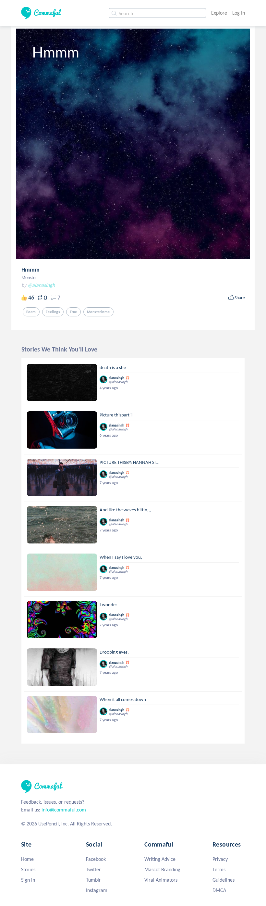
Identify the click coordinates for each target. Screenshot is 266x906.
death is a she (113, 367)
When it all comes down (123, 699)
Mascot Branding (162, 869)
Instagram (96, 890)
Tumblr (93, 880)
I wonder (108, 604)
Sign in (28, 880)
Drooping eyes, (114, 652)
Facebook (96, 859)
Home (27, 859)
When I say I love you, (121, 557)
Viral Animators (160, 880)
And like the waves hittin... (125, 510)
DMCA (219, 890)
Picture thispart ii (116, 415)
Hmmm (30, 269)
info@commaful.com (64, 810)
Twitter (93, 869)
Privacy (220, 859)
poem (31, 312)
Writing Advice (159, 859)
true (73, 312)
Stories (28, 869)
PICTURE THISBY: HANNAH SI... (130, 462)
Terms (218, 869)
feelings (53, 312)
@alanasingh (41, 285)
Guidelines (223, 880)
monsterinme (98, 312)
